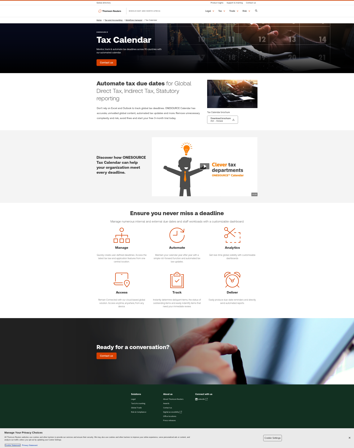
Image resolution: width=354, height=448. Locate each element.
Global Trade (136, 408)
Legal (133, 399)
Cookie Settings (272, 438)
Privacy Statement (29, 445)
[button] (210, 11)
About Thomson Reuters (173, 399)
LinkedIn (201, 399)
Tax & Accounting (138, 403)
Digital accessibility (171, 412)
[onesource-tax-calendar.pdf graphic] (232, 94)
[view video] (204, 166)
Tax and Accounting (114, 20)
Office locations (169, 416)
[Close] (350, 438)
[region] (177, 438)
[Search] (256, 11)
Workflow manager (133, 20)
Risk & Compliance (138, 412)
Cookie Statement (12, 445)
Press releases (169, 420)
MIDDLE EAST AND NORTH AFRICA (144, 11)
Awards (166, 403)
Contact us (167, 408)
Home (99, 20)
